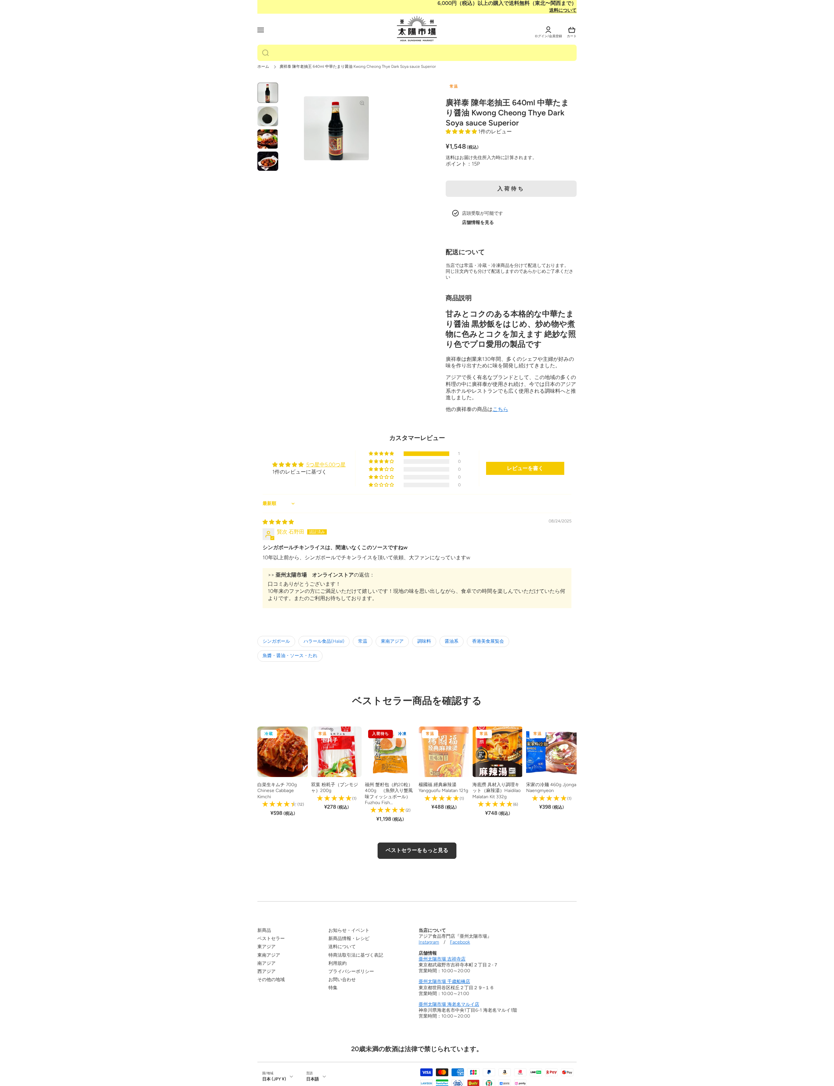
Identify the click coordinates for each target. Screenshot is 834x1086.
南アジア (266, 963)
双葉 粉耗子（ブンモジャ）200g (334, 787)
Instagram (429, 942)
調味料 (424, 641)
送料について (563, 10)
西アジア (266, 971)
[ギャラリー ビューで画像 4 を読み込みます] (267, 161)
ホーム (263, 66)
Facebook (460, 942)
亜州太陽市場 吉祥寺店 (442, 959)
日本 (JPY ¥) (274, 1078)
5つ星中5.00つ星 (326, 465)
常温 (362, 641)
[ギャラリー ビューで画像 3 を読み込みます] (267, 139)
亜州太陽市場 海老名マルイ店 (449, 1004)
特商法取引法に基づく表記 (355, 955)
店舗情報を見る (478, 222)
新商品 (264, 930)
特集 (333, 988)
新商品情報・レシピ (348, 938)
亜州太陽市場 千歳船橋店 (444, 981)
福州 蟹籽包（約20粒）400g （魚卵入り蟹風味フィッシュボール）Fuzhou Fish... (389, 793)
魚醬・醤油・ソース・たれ (290, 655)
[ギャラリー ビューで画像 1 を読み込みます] (267, 92)
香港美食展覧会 (488, 641)
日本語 (312, 1078)
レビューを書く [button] (525, 468)
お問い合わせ (342, 979)
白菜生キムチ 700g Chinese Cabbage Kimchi (277, 790)
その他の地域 (271, 979)
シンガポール (276, 641)
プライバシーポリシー (351, 971)
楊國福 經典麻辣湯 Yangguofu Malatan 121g (443, 787)
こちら (500, 409)
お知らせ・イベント (348, 930)
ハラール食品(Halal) (324, 641)
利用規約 (337, 963)
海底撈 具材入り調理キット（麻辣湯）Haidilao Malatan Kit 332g (496, 790)
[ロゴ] (417, 29)
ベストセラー (271, 938)
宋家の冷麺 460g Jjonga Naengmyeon (551, 787)
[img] (278, 522)
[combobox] (417, 53)
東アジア (266, 946)
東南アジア (392, 641)
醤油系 (451, 641)
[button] (571, 30)
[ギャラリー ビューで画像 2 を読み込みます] (267, 116)
